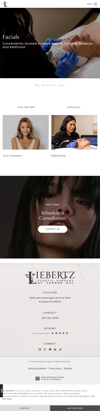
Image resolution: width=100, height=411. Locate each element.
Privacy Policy (55, 368)
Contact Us (53, 229)
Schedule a (52, 215)
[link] (50, 318)
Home (37, 85)
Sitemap (68, 368)
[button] (95, 4)
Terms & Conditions (37, 368)
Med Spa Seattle (48, 85)
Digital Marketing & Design (52, 378)
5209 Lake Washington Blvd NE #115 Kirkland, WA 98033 (50, 300)
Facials (61, 85)
